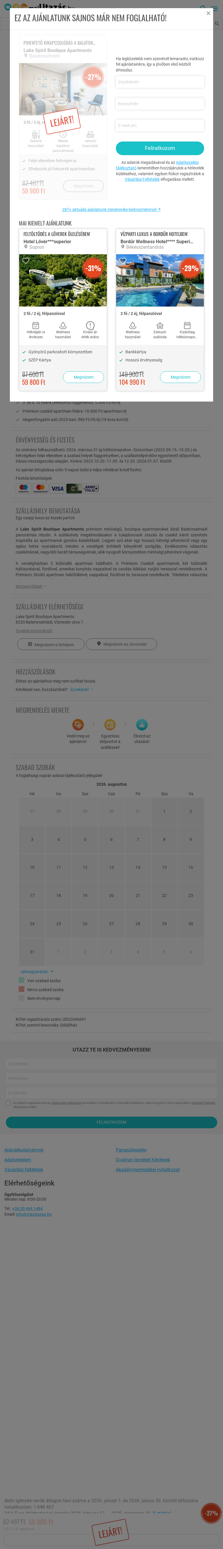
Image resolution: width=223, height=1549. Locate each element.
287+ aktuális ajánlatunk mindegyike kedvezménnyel (109, 209)
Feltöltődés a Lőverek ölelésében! (57, 233)
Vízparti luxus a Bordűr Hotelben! (154, 233)
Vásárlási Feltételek (142, 179)
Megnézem (83, 377)
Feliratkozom (160, 148)
